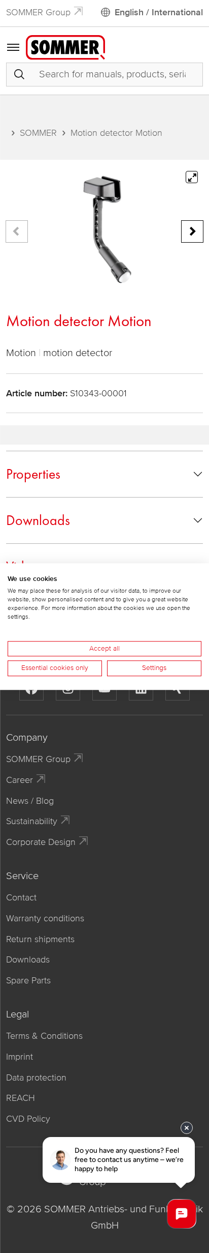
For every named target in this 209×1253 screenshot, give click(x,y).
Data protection (36, 1077)
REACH (20, 1097)
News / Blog (30, 800)
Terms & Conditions (44, 1035)
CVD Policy (28, 1118)
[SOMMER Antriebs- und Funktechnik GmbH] (65, 46)
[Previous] (17, 231)
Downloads (38, 520)
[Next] (192, 231)
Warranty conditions (45, 918)
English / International (159, 12)
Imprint (19, 1056)
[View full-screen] (192, 177)
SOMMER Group (38, 12)
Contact (21, 897)
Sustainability (31, 821)
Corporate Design (41, 842)
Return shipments (40, 939)
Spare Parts (28, 980)
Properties (33, 474)
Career (19, 779)
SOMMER (38, 132)
